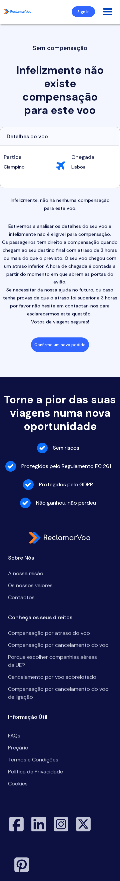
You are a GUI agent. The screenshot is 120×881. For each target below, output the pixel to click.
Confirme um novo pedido (60, 344)
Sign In (83, 11)
